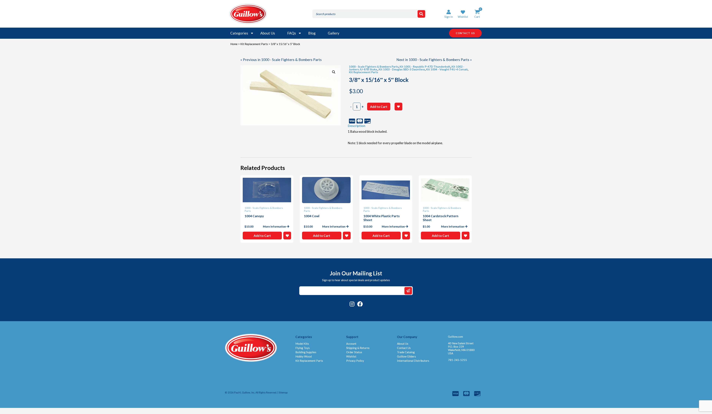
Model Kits (302, 343)
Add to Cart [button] (262, 236)
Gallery (333, 33)
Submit (408, 290)
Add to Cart (378, 107)
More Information (274, 226)
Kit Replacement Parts (254, 44)
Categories (239, 33)
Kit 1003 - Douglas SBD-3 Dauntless (402, 69)
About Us (267, 33)
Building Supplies (305, 352)
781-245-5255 (457, 360)
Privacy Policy (355, 360)
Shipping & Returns (358, 348)
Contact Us (404, 348)
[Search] (421, 14)
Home (234, 44)
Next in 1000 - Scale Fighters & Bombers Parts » (434, 59)
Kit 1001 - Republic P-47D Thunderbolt (425, 66)
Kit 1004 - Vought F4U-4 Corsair (447, 69)
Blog (312, 33)
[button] (463, 13)
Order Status (354, 352)
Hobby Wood (303, 356)
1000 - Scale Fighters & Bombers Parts (373, 66)
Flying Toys (302, 348)
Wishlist (351, 356)
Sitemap (283, 392)
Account (351, 343)
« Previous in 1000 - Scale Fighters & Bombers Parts (281, 59)
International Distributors (413, 360)
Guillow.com (455, 336)
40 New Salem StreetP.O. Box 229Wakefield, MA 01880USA (461, 348)
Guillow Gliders (406, 356)
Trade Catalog (406, 352)
